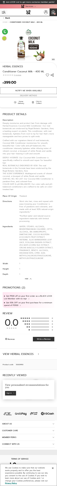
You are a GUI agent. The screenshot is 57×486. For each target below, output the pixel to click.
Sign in (9, 393)
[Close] (53, 468)
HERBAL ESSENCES (13, 66)
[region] (28, 475)
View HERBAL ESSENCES (18, 354)
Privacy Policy (11, 483)
